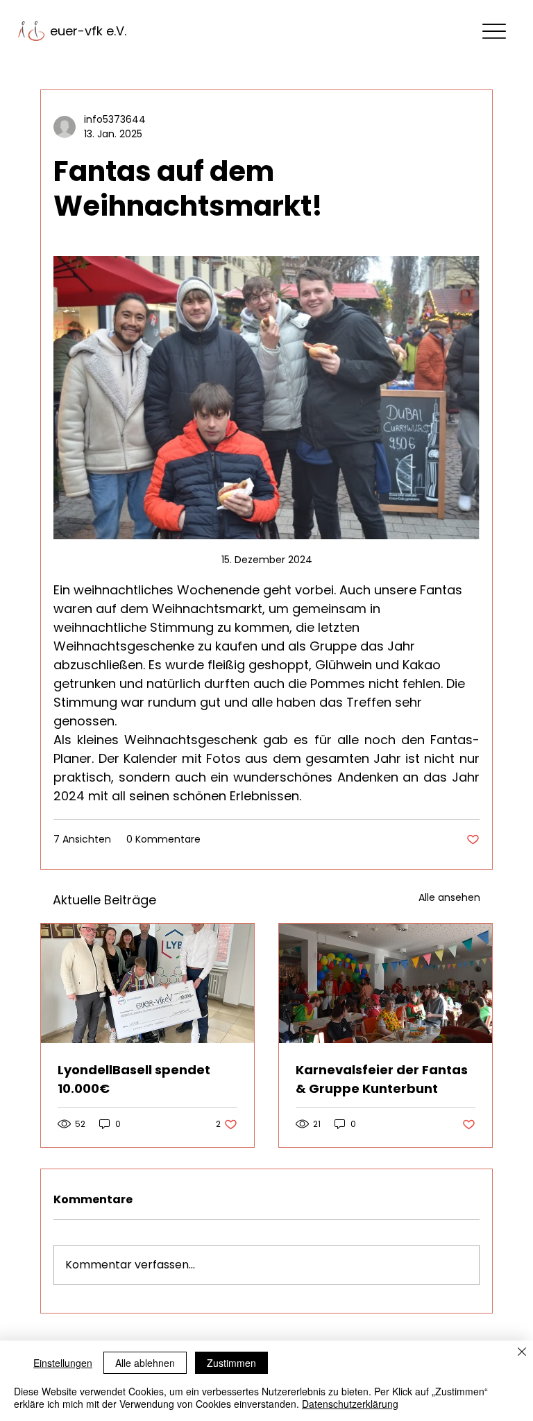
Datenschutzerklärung (350, 1404)
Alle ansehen (449, 897)
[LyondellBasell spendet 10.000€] (147, 983)
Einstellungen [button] (62, 1363)
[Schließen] (522, 1353)
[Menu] (494, 31)
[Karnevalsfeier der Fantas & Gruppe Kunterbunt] (385, 983)
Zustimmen (231, 1363)
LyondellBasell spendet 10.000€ (134, 1079)
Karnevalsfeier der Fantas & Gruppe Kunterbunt (382, 1079)
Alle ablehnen (145, 1363)
